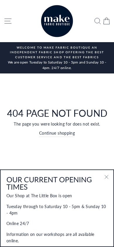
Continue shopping (57, 133)
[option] (57, 58)
